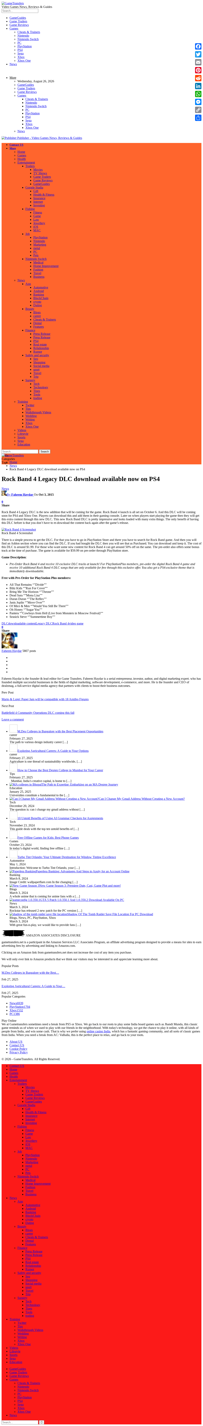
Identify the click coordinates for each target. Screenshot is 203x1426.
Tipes (36, 391)
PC (19, 42)
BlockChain (40, 298)
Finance (30, 330)
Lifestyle (22, 433)
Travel (37, 273)
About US (16, 1041)
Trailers (30, 166)
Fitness (37, 212)
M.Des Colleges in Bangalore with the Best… (30, 972)
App (28, 284)
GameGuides (18, 17)
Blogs (37, 312)
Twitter (29, 405)
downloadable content (22, 623)
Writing (30, 419)
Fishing (30, 209)
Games (14, 28)
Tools (36, 394)
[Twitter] (198, 54)
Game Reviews (19, 25)
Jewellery (39, 223)
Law (36, 219)
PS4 (20, 50)
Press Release (41, 333)
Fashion (38, 269)
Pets (35, 255)
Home (21, 151)
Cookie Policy (18, 1048)
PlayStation (24, 46)
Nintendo (23, 35)
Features (38, 326)
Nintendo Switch (28, 39)
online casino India (98, 1031)
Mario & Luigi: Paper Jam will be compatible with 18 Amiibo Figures (45, 699)
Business (38, 276)
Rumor (37, 351)
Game (37, 216)
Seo (35, 358)
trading (37, 398)
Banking (38, 294)
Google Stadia (34, 187)
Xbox (21, 57)
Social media (41, 366)
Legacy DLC (44, 623)
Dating (37, 305)
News (13, 64)
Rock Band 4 (60, 623)
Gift (35, 191)
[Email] (198, 62)
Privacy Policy (19, 1052)
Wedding (31, 416)
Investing (39, 205)
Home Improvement (45, 266)
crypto (37, 301)
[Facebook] (198, 46)
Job (27, 234)
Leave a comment (13, 719)
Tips (28, 408)
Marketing (39, 244)
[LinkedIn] (198, 86)
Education (23, 444)
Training (22, 401)
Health (21, 159)
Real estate (40, 344)
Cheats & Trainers (28, 32)
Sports (21, 437)
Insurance (39, 198)
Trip (35, 376)
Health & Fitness (43, 194)
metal (36, 248)
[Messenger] (198, 102)
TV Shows (40, 173)
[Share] (198, 118)
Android (38, 291)
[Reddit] (198, 78)
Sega (20, 53)
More (13, 77)
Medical (38, 262)
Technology (40, 387)
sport (36, 369)
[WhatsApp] (198, 94)
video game (76, 623)
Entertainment (26, 162)
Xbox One (24, 60)
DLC (5, 623)
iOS (35, 226)
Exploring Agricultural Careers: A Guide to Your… (33, 986)
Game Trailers (18, 21)
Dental (37, 323)
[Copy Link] (198, 110)
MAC (37, 230)
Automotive (40, 287)
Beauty (29, 308)
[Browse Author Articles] (9, 647)
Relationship (41, 348)
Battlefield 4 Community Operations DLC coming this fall (38, 712)
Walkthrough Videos (38, 412)
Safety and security (37, 355)
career (37, 316)
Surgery (30, 380)
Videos (21, 430)
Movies (38, 169)
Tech (36, 383)
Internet (38, 201)
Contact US (16, 144)
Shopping (39, 362)
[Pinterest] (198, 70)
